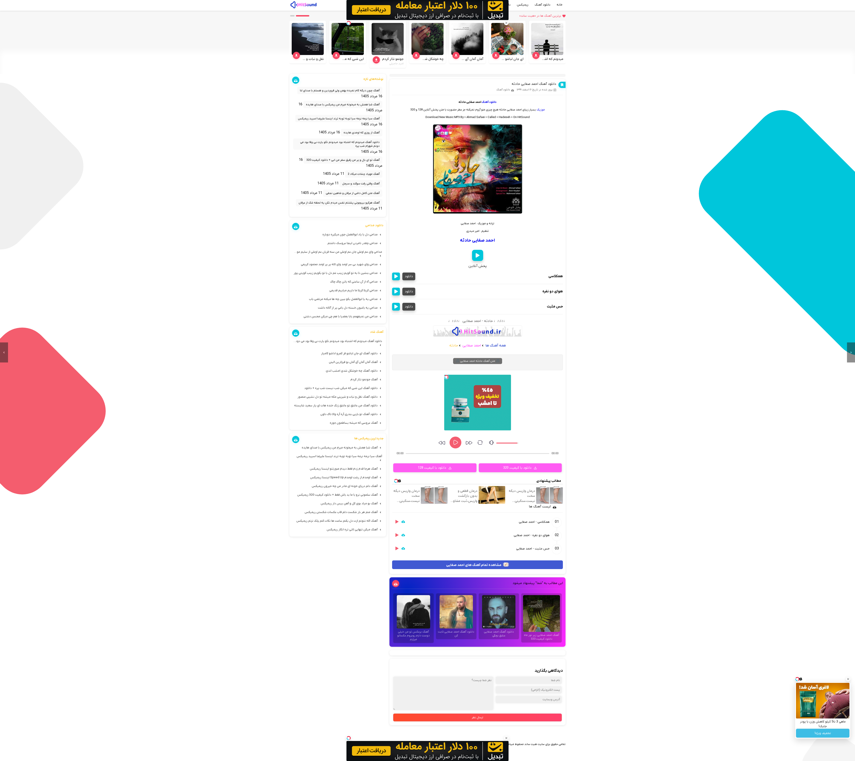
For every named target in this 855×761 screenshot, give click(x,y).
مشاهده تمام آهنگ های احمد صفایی (474, 565)
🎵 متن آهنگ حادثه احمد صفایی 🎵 (477, 361)
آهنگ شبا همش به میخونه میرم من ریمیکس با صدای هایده (343, 104)
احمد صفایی (471, 345)
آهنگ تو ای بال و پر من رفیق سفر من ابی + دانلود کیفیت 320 (343, 160)
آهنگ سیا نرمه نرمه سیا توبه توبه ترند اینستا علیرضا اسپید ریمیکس (339, 118)
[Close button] (848, 679)
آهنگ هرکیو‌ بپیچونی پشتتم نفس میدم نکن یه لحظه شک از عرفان (339, 203)
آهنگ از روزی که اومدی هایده (362, 132)
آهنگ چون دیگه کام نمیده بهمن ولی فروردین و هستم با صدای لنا (340, 90)
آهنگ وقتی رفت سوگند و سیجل (361, 183)
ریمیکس (522, 5)
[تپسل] (446, 377)
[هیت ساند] (303, 4)
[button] (302, 15)
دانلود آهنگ (542, 5)
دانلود (409, 276)
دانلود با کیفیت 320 (517, 468)
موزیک (541, 110)
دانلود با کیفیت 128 (432, 468)
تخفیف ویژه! (823, 733)
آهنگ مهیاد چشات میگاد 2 (364, 174)
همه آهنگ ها (495, 345)
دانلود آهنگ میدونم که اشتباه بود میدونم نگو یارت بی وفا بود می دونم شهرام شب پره (340, 144)
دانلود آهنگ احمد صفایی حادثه (534, 84)
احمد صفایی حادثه (477, 240)
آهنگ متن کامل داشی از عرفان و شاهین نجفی (353, 193)
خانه (559, 5)
